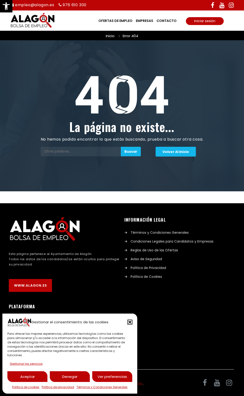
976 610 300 (74, 5)
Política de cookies (25, 387)
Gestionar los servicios (26, 364)
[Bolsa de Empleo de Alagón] (32, 20)
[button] (6, 6)
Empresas (144, 20)
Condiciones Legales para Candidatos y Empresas (172, 241)
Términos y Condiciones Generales (101, 387)
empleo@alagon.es (34, 5)
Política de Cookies (146, 276)
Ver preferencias (112, 376)
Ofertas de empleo (115, 20)
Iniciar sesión (204, 21)
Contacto (167, 20)
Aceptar (27, 376)
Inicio (110, 35)
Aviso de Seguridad (146, 259)
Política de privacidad (58, 387)
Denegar (69, 376)
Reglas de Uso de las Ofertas (154, 250)
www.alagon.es (30, 285)
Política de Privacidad (148, 267)
